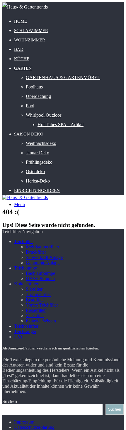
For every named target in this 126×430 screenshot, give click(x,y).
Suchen (9, 401)
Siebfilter (34, 289)
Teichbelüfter (26, 326)
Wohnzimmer (29, 40)
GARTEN (23, 68)
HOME (20, 21)
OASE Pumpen (40, 278)
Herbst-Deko (38, 180)
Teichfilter (23, 241)
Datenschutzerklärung (34, 427)
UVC (19, 336)
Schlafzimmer (31, 30)
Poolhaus (34, 86)
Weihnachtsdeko (41, 143)
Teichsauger (25, 331)
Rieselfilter (36, 310)
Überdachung (38, 96)
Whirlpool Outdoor (43, 115)
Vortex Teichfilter (42, 304)
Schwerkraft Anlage (44, 257)
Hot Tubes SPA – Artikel (61, 124)
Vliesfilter (35, 315)
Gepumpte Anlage (42, 262)
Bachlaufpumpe (40, 273)
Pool (30, 105)
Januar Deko (37, 152)
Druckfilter (36, 252)
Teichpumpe (25, 267)
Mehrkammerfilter (42, 246)
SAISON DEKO (28, 134)
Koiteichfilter (26, 283)
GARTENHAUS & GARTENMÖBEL (63, 77)
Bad (18, 49)
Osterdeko (35, 171)
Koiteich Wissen (41, 320)
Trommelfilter (38, 294)
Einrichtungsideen (37, 190)
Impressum (24, 421)
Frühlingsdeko (39, 162)
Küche (21, 58)
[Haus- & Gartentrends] (25, 6)
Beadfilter (35, 299)
